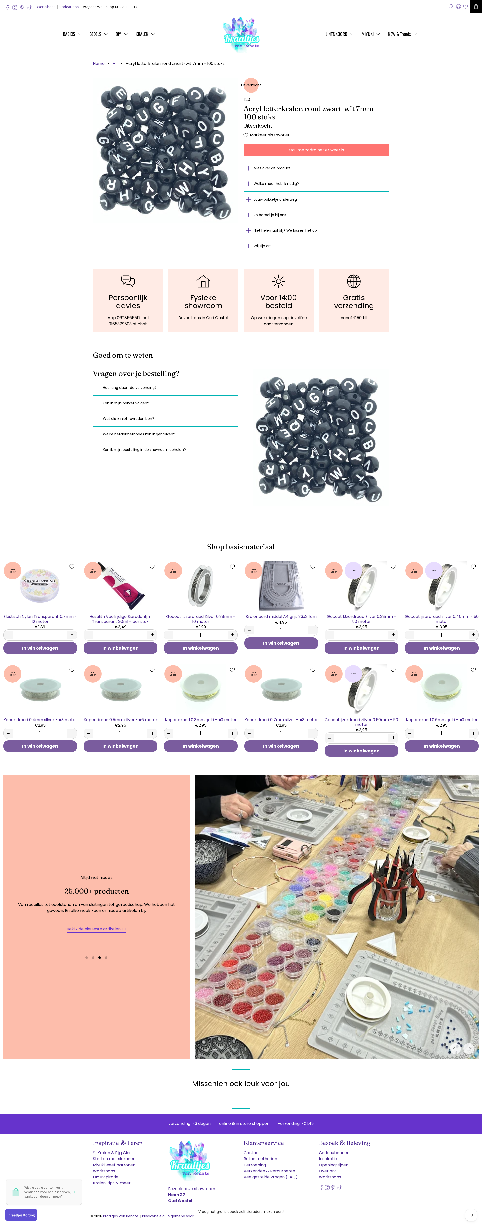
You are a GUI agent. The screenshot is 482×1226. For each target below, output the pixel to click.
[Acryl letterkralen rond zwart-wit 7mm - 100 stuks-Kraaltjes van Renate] (165, 150)
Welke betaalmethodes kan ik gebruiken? (139, 434)
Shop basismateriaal (241, 546)
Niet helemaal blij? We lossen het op (285, 230)
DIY (118, 34)
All (115, 64)
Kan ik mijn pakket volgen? (126, 403)
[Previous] (455, 1048)
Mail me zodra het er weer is (316, 150)
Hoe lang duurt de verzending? (130, 387)
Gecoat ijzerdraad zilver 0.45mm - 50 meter (442, 619)
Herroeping (255, 1165)
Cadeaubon (69, 6)
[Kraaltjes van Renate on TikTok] (30, 8)
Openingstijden (333, 1165)
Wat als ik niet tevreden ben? (128, 418)
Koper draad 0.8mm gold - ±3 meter (201, 719)
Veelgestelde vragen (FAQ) (271, 1177)
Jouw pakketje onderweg (275, 199)
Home (99, 64)
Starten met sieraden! (115, 1159)
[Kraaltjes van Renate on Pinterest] (23, 8)
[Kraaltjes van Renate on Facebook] (8, 8)
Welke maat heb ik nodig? (276, 183)
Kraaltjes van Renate (120, 1216)
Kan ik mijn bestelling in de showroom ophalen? (144, 449)
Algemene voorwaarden (188, 1216)
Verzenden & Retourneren (269, 1171)
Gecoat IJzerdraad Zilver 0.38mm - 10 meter (200, 619)
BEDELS (95, 34)
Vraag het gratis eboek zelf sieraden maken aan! (241, 1211)
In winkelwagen (40, 648)
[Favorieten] (465, 7)
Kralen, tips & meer (112, 1183)
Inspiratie (328, 1159)
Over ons (328, 1171)
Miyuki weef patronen (114, 1165)
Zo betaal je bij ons (270, 214)
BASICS (69, 34)
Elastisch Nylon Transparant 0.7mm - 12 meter (40, 619)
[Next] (468, 1048)
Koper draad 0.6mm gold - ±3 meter (442, 719)
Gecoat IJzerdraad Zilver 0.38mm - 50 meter (361, 619)
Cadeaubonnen (334, 1153)
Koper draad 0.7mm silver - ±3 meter (281, 719)
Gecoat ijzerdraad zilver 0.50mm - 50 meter (361, 722)
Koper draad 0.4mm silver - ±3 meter (40, 719)
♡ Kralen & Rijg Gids (112, 1153)
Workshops (46, 6)
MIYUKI (368, 34)
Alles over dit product (272, 168)
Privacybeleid (153, 1216)
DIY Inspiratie (105, 1177)
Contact (252, 1153)
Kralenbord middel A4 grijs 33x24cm (281, 616)
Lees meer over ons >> (96, 940)
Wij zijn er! (262, 245)
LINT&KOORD (336, 34)
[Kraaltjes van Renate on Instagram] (16, 8)
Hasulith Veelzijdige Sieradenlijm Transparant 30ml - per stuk (120, 619)
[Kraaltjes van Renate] (241, 34)
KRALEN (142, 34)
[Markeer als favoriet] (72, 567)
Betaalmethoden (260, 1159)
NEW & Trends (399, 34)
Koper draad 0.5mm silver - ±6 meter (120, 719)
